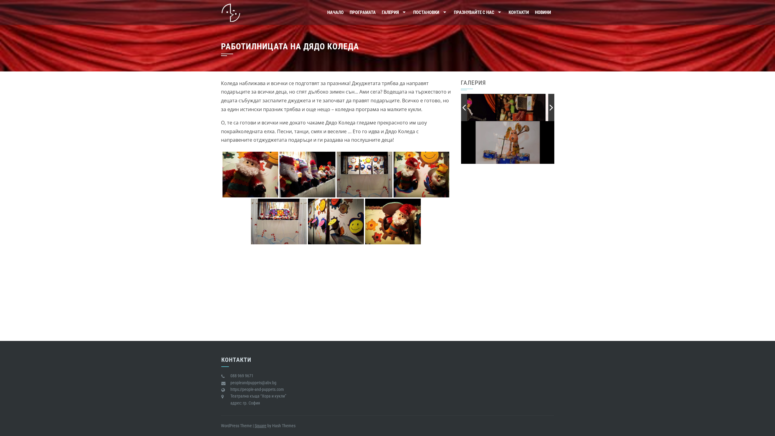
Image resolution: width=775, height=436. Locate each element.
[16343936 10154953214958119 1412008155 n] (474, 107)
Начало (335, 12)
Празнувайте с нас (474, 12)
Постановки (426, 12)
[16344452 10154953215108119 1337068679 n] (523, 107)
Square (260, 425)
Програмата (363, 12)
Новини (543, 12)
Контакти (519, 12)
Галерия (390, 12)
